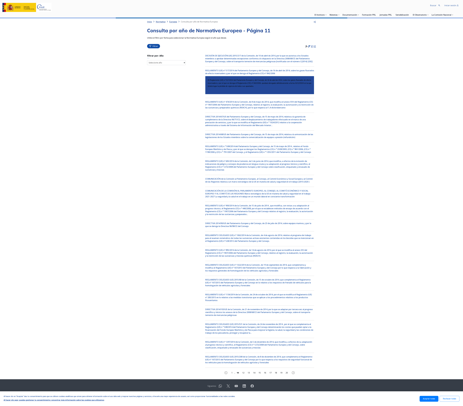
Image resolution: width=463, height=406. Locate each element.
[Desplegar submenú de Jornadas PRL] (392, 15)
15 (260, 372)
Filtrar (155, 46)
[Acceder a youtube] (236, 387)
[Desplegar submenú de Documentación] (358, 15)
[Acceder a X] (228, 387)
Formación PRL (369, 15)
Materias (334, 15)
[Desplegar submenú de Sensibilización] (409, 15)
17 (270, 372)
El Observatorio (420, 15)
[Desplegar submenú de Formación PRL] (376, 15)
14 (254, 372)
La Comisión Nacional (441, 15)
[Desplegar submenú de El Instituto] (326, 15)
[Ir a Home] (27, 7)
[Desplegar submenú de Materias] (339, 15)
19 (281, 372)
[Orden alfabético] (312, 46)
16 (265, 372)
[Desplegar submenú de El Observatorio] (428, 15)
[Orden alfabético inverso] (315, 46)
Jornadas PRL (386, 15)
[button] (314, 21)
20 (287, 372)
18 (276, 372)
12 (243, 372)
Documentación (349, 15)
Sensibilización (402, 15)
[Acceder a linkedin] (244, 387)
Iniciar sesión (450, 5)
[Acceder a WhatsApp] (220, 387)
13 (249, 372)
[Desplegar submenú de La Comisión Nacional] (452, 15)
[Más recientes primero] (309, 46)
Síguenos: (212, 386)
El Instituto (319, 15)
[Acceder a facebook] (252, 387)
